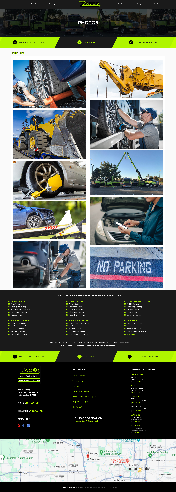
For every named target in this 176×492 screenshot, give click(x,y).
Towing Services (56, 4)
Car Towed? (132, 320)
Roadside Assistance (20, 320)
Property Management (78, 320)
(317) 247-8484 (32, 403)
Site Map (72, 487)
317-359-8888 (136, 381)
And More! (131, 334)
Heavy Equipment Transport (139, 301)
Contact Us (158, 4)
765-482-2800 (136, 411)
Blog (139, 4)
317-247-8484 (88, 42)
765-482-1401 (136, 403)
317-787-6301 (136, 432)
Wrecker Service (76, 301)
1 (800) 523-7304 (37, 411)
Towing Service (78, 376)
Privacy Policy (63, 487)
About (33, 4)
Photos (121, 4)
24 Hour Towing (18, 301)
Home (15, 4)
